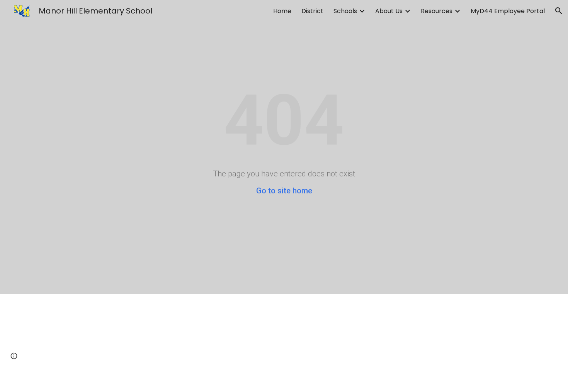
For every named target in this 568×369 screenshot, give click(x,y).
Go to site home (284, 190)
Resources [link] (436, 11)
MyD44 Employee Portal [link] (508, 11)
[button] (558, 11)
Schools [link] (345, 11)
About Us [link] (389, 11)
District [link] (312, 11)
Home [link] (282, 11)
